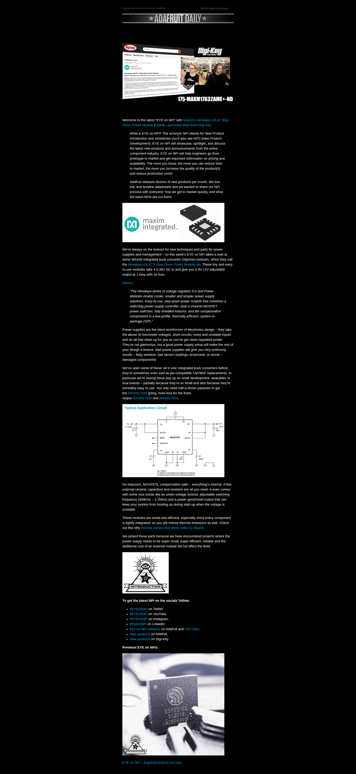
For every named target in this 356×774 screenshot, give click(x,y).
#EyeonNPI (138, 624)
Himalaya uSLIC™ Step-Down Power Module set (164, 264)
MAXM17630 (142, 398)
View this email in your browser (214, 8)
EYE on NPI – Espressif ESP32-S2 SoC (152, 763)
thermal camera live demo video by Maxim (172, 528)
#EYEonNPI (139, 609)
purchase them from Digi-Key (189, 125)
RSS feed (192, 629)
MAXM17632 (137, 393)
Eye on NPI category (145, 629)
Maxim (127, 283)
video (159, 125)
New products (140, 634)
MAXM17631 (169, 398)
